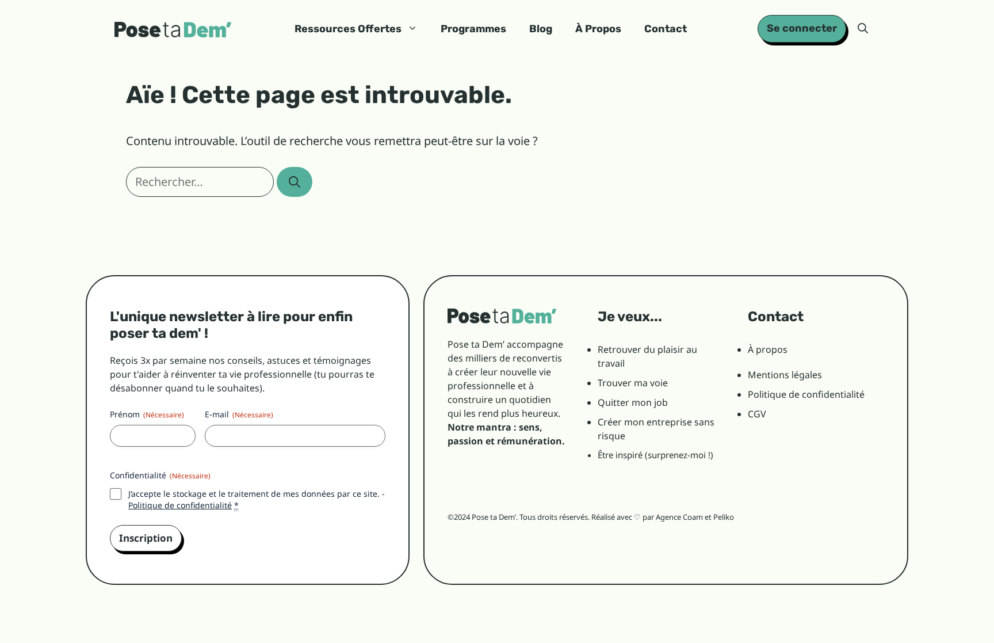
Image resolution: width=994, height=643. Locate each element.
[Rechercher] (294, 182)
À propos (767, 349)
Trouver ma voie (633, 382)
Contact (665, 28)
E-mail (239, 414)
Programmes (473, 28)
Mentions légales (785, 374)
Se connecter (802, 28)
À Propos (598, 28)
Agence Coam (679, 517)
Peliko (723, 517)
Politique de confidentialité (180, 505)
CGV (757, 414)
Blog (540, 28)
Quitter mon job (633, 402)
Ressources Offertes (348, 28)
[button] (863, 29)
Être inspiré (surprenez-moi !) (655, 455)
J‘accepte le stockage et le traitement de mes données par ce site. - (256, 499)
